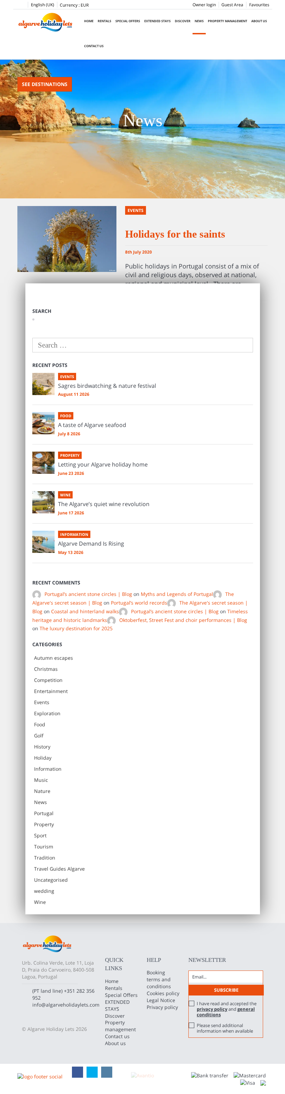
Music (41, 780)
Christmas (46, 669)
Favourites (259, 5)
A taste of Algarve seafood (92, 425)
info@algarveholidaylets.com (65, 1004)
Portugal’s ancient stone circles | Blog (88, 594)
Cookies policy (163, 993)
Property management (227, 21)
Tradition (44, 857)
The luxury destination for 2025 (76, 628)
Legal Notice (161, 1000)
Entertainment (51, 691)
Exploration (47, 713)
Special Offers (127, 21)
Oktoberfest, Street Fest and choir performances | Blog (183, 620)
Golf (38, 735)
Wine (40, 902)
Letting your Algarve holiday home (103, 464)
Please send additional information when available (225, 1028)
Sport (40, 835)
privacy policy (212, 1009)
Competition (48, 680)
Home (88, 21)
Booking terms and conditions (159, 979)
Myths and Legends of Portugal (177, 594)
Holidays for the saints (175, 234)
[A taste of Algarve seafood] (43, 423)
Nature (42, 791)
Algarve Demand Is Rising (91, 543)
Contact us (94, 46)
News (199, 21)
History (42, 746)
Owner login (204, 5)
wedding (44, 891)
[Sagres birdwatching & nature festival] (43, 384)
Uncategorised (51, 880)
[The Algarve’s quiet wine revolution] (43, 502)
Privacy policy (162, 1007)
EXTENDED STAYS (157, 21)
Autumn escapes (53, 658)
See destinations (44, 84)
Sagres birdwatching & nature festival (107, 386)
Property (44, 824)
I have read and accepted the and (226, 1009)
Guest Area (232, 5)
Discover (182, 21)
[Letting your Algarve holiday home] (43, 463)
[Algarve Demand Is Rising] (43, 542)
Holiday (42, 757)
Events (41, 702)
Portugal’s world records (139, 602)
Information (48, 769)
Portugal (44, 813)
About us (259, 21)
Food (39, 724)
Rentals (104, 21)
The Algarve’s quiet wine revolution (103, 504)
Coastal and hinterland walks (85, 611)
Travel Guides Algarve (59, 868)
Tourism (43, 846)
